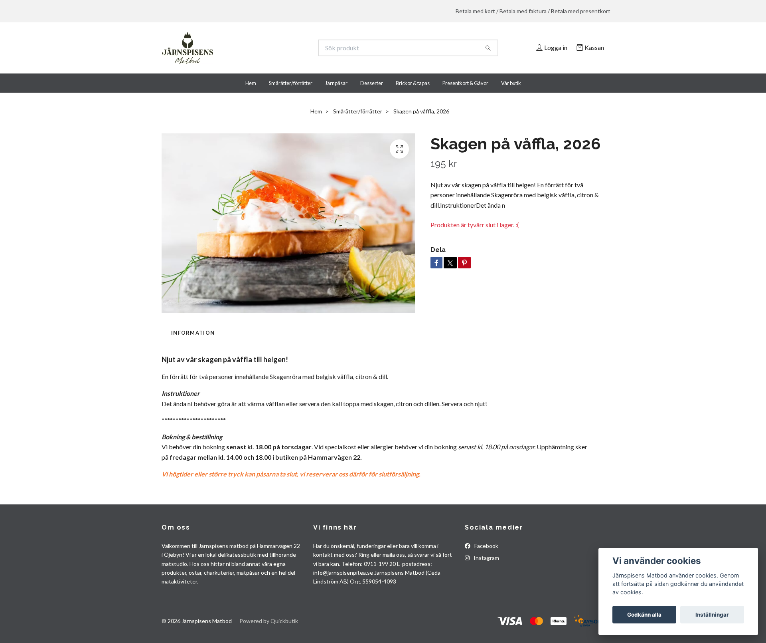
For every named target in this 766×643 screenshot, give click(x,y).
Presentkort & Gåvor (465, 83)
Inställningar (712, 614)
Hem (250, 83)
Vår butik (511, 83)
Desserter (371, 83)
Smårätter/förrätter (290, 83)
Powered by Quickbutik (268, 620)
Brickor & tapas (413, 83)
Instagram (485, 557)
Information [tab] (193, 332)
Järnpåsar (336, 83)
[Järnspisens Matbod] (272, 48)
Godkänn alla (644, 614)
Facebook (485, 545)
